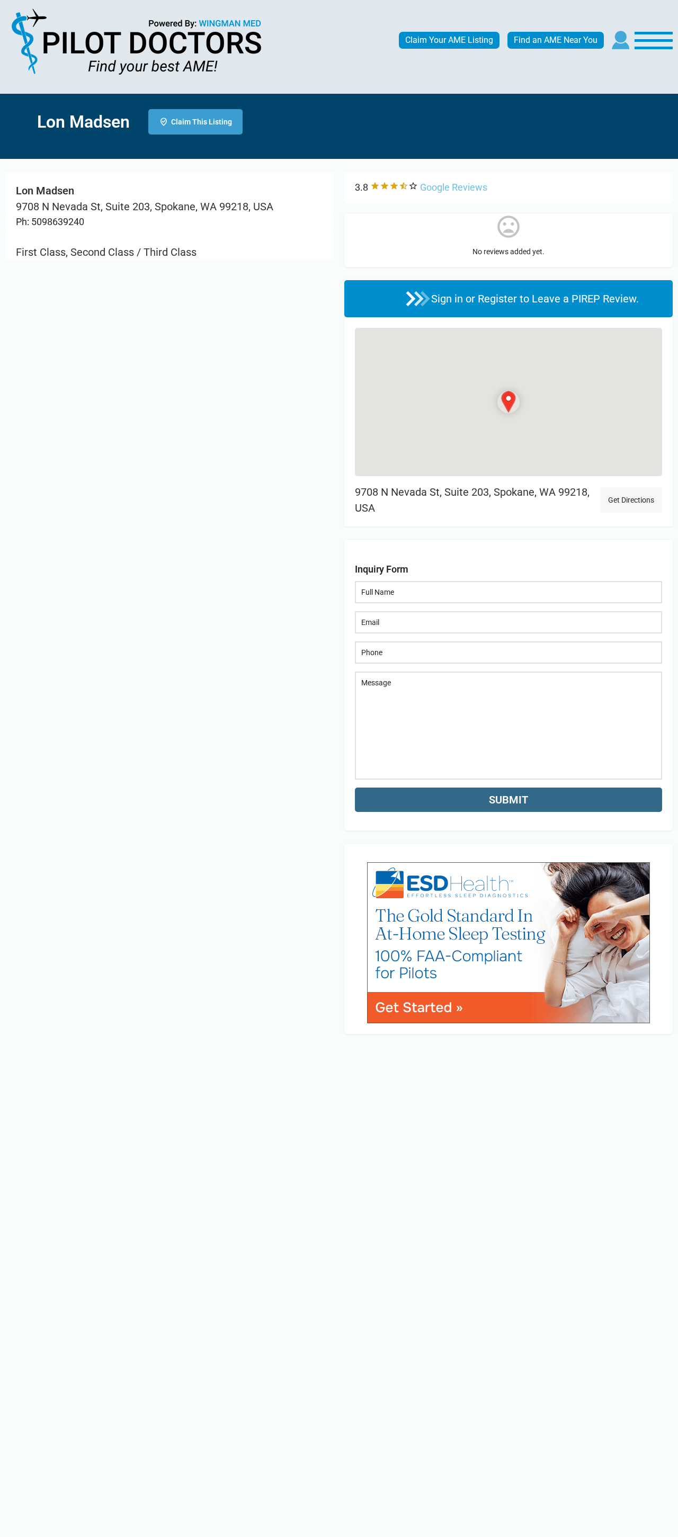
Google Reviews (453, 187)
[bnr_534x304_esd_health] (508, 941)
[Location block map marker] (508, 402)
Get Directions (631, 500)
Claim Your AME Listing (449, 40)
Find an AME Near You (555, 40)
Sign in (448, 298)
